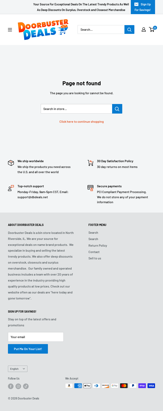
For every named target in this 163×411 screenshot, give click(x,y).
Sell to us (94, 258)
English (14, 368)
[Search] (129, 29)
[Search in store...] (117, 109)
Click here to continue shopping (81, 121)
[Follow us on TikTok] (26, 386)
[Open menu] (10, 29)
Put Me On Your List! (28, 349)
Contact (94, 252)
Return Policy (97, 245)
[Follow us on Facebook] (11, 386)
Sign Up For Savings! (143, 7)
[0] (151, 29)
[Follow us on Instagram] (18, 386)
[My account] (144, 29)
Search (93, 232)
